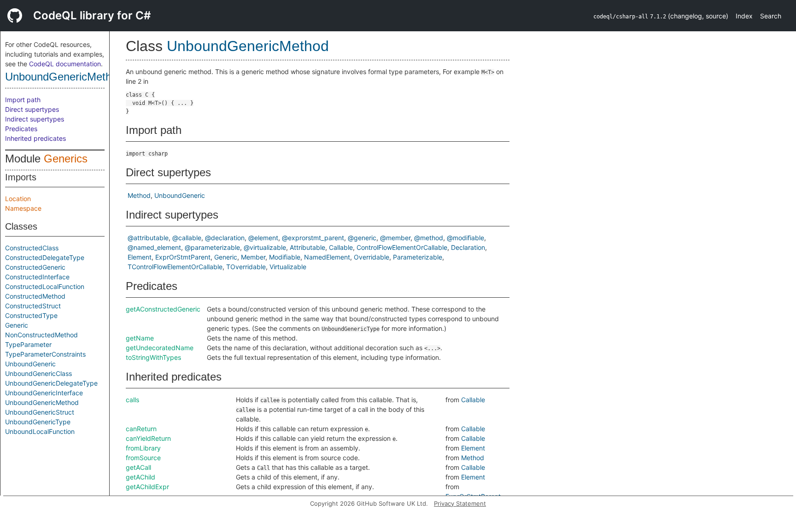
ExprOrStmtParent (183, 257)
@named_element (154, 247)
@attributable (148, 238)
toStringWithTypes (153, 357)
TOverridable (246, 267)
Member (253, 257)
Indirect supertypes (34, 119)
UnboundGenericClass (38, 373)
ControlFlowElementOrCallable (402, 247)
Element (140, 257)
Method (139, 195)
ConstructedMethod (35, 296)
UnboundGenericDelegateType (51, 383)
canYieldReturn (148, 438)
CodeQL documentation (65, 64)
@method (428, 238)
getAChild (140, 477)
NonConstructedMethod (41, 335)
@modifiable (465, 238)
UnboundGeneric (30, 364)
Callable (341, 247)
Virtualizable (287, 267)
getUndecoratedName (159, 348)
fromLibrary (143, 448)
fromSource (143, 458)
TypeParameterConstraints (45, 354)
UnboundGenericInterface (44, 393)
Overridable (371, 257)
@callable (186, 238)
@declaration (225, 238)
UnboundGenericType (37, 422)
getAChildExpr (147, 487)
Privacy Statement (460, 503)
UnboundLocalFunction (40, 431)
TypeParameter (28, 344)
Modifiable (284, 257)
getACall (138, 467)
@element (263, 238)
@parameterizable (212, 247)
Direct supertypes (32, 109)
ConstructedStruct (33, 306)
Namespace (23, 208)
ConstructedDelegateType (44, 257)
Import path (23, 100)
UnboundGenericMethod (64, 76)
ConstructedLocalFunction (44, 286)
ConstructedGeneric (35, 267)
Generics (66, 158)
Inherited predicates (35, 138)
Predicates (21, 129)
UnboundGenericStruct (39, 412)
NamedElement (327, 257)
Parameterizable (417, 257)
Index (744, 16)
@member (395, 238)
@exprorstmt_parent (313, 238)
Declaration (468, 247)
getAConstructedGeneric (163, 309)
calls (132, 400)
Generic (16, 325)
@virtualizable (265, 247)
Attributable (307, 247)
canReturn (141, 429)
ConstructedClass (32, 248)
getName (140, 338)
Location (18, 198)
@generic (362, 238)
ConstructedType (31, 315)
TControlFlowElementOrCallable (175, 267)
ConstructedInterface (37, 277)
